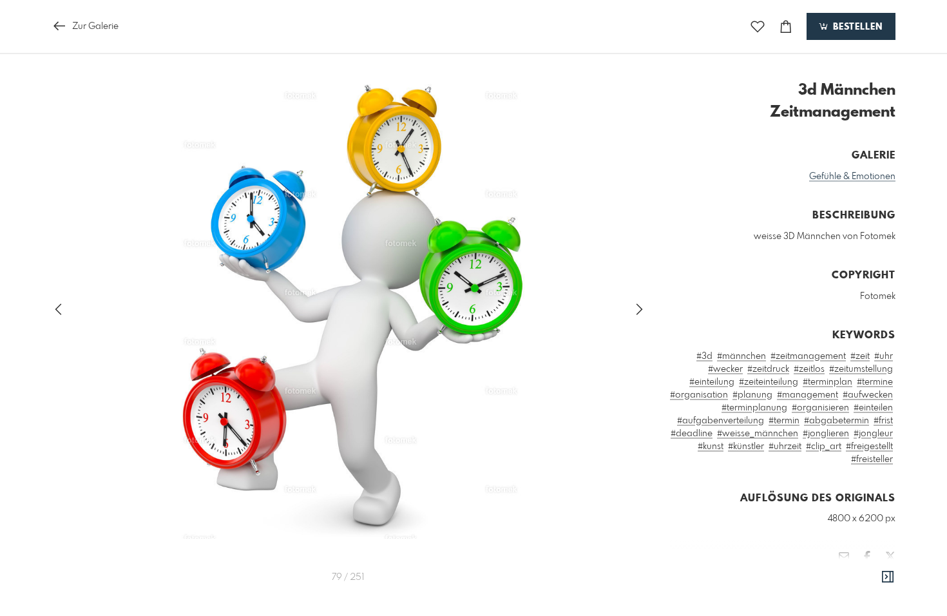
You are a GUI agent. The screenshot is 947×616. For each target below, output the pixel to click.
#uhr (883, 356)
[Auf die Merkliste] (757, 26)
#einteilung (711, 382)
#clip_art (823, 446)
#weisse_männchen (757, 433)
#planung (752, 394)
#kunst (710, 446)
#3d (704, 356)
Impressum (823, 595)
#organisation (699, 394)
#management (807, 394)
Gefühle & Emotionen (852, 176)
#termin (784, 420)
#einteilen (873, 407)
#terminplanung (754, 407)
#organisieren (820, 407)
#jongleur (873, 433)
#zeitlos (809, 369)
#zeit (860, 356)
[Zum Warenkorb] (786, 26)
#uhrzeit (785, 446)
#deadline (692, 433)
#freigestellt (869, 446)
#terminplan (827, 382)
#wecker (725, 369)
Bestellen (856, 27)
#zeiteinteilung (768, 382)
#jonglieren (826, 433)
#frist (883, 420)
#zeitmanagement (808, 356)
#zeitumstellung (861, 369)
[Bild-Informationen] (887, 577)
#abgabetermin (836, 420)
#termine (875, 382)
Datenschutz (873, 595)
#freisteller (872, 459)
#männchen (741, 356)
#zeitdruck (768, 369)
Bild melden (873, 577)
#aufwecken (868, 394)
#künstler (746, 446)
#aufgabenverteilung (720, 420)
